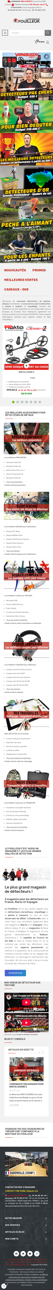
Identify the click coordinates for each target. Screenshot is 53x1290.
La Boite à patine (13, 750)
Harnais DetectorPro (14, 823)
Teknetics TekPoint (13, 462)
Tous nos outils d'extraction (16, 620)
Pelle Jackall (11, 608)
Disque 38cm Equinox (14, 543)
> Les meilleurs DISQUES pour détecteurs (20, 527)
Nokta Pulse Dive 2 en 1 (15, 470)
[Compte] (48, 42)
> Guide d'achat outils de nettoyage (18, 761)
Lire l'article (14, 1105)
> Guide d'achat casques (13, 692)
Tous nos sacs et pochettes (16, 827)
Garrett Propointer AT (14, 474)
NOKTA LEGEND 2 (26, 372)
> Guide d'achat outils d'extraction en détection (22, 623)
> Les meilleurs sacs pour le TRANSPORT (19, 803)
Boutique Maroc (20, 1262)
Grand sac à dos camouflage (17, 815)
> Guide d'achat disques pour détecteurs (20, 554)
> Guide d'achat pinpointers (15, 485)
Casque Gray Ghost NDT (15, 673)
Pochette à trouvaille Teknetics (18, 808)
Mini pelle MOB (11, 600)
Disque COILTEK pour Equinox (17, 539)
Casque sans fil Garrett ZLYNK (18, 681)
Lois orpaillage (26, 1259)
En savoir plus (15, 973)
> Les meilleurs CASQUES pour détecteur (20, 665)
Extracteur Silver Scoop (15, 616)
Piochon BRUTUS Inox (14, 604)
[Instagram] (36, 1253)
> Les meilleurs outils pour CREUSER (18, 596)
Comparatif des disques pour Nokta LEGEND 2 (26, 1085)
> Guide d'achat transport (14, 830)
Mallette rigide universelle (16, 819)
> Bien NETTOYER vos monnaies (16, 734)
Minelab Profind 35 (13, 466)
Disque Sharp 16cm (13, 547)
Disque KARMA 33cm (14, 535)
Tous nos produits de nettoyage (18, 758)
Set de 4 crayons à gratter (16, 746)
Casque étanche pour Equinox (18, 677)
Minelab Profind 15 (13, 478)
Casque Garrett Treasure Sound (19, 669)
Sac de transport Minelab (16, 811)
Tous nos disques (13, 551)
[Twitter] (23, 1253)
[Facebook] (16, 1253)
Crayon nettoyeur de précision (18, 739)
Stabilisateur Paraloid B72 (16, 754)
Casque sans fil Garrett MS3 (17, 685)
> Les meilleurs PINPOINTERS (15, 457)
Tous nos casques (13, 689)
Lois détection (13, 1259)
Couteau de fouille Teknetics (17, 612)
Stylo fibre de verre (13, 742)
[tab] (15, 272)
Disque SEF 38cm (13, 531)
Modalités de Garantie (21, 1265)
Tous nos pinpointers (14, 482)
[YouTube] (30, 1253)
